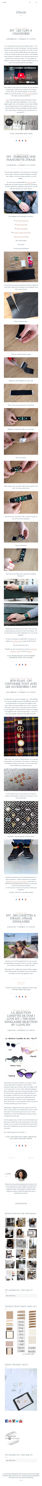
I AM (27, 699)
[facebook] (18, 1203)
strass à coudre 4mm (20, 232)
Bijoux (21, 154)
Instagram (13, 651)
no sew (30, 988)
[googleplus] (20, 1203)
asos (12, 1136)
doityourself (30, 656)
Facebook (34, 649)
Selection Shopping (24, 1010)
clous (16, 892)
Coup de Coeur (23, 678)
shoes (25, 133)
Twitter (18, 651)
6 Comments (21, 165)
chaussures (19, 133)
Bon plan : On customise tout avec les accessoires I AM (21, 684)
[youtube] (22, 1203)
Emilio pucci (19, 1136)
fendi (25, 1136)
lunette (24, 988)
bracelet (20, 656)
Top (20, 1480)
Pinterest (29, 651)
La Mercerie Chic (18, 641)
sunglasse (26, 989)
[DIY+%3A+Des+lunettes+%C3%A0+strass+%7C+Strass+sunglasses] (16, 997)
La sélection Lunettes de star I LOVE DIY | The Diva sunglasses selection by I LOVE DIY (21, 1019)
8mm (29, 232)
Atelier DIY (18, 28)
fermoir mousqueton (22, 228)
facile (19, 988)
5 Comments (21, 927)
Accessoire (12, 678)
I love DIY (32, 39)
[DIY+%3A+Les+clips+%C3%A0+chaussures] (16, 141)
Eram (7, 100)
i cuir (27, 220)
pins (26, 892)
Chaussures (24, 28)
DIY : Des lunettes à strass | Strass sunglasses (21, 918)
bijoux (14, 656)
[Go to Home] (14, 2)
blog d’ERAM (29, 94)
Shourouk (29, 182)
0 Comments (22, 39)
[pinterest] (24, 1203)
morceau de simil (20, 220)
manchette (13, 657)
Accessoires (16, 154)
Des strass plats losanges (21, 236)
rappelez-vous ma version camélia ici (17, 881)
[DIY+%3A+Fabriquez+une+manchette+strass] (16, 665)
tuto (24, 657)
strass (30, 133)
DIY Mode (26, 154)
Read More (21, 982)
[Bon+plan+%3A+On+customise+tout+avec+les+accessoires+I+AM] (16, 899)
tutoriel (30, 657)
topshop (29, 1138)
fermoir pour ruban (22, 224)
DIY (24, 656)
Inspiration (16, 1010)
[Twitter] (16, 1203)
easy (14, 988)
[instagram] (26, 1203)
